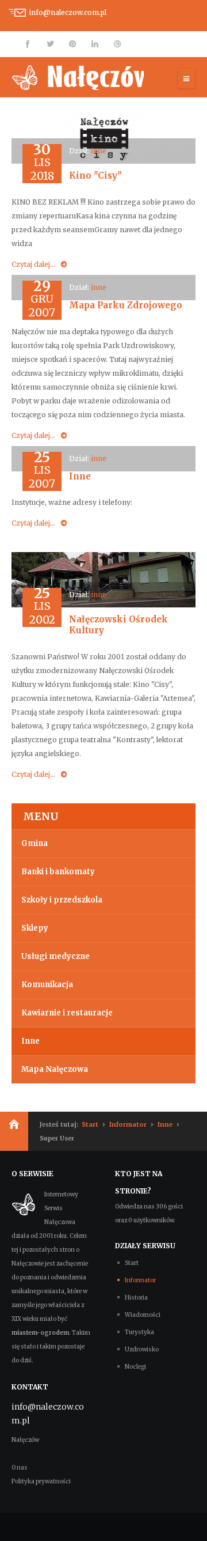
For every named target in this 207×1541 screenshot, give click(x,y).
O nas (20, 1467)
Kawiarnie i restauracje (67, 1013)
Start (90, 1124)
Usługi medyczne (55, 956)
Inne (80, 476)
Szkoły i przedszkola (61, 900)
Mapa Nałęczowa (54, 1069)
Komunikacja (47, 984)
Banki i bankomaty (58, 872)
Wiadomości (142, 1315)
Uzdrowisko (142, 1349)
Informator (128, 1124)
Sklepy (34, 928)
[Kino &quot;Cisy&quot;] (103, 137)
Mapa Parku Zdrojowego (125, 305)
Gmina (34, 843)
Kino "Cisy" (95, 175)
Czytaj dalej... (33, 264)
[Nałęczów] (78, 77)
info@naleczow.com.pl (67, 12)
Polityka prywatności (41, 1481)
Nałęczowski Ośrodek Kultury (118, 625)
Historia (136, 1297)
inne (98, 150)
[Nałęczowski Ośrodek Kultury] (103, 579)
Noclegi (135, 1366)
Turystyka (139, 1332)
